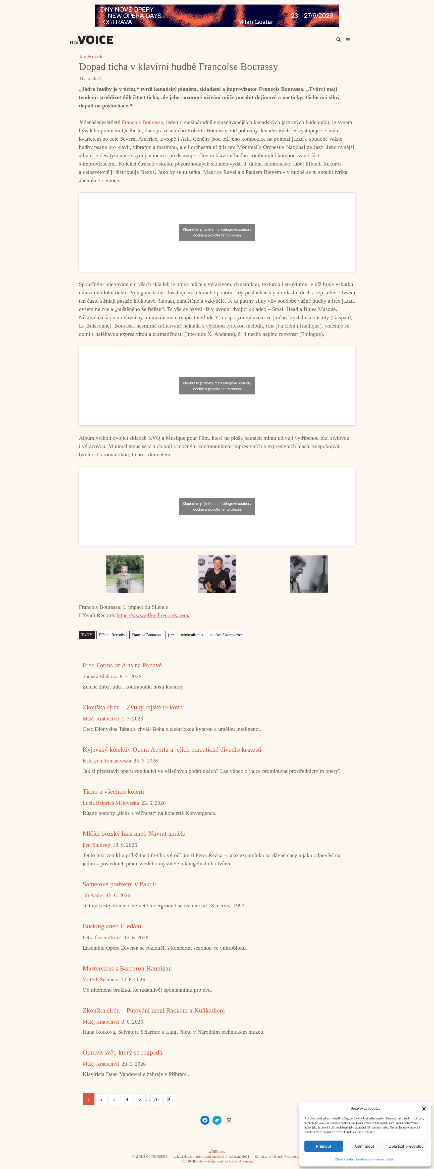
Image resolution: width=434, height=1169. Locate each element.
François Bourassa (146, 635)
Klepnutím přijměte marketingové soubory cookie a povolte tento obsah (217, 232)
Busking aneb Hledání (112, 926)
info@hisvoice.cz (290, 1156)
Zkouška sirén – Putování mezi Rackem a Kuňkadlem (154, 1010)
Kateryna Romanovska (107, 760)
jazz (171, 635)
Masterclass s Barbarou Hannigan (127, 968)
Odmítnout (364, 1146)
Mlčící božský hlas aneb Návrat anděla (134, 833)
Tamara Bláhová (100, 676)
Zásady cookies (344, 1159)
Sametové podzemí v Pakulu (120, 884)
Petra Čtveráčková (102, 937)
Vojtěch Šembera (100, 979)
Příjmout (323, 1146)
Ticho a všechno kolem (113, 791)
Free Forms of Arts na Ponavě (122, 665)
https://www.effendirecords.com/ (153, 615)
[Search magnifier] (338, 39)
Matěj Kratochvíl (101, 718)
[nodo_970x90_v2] (217, 16)
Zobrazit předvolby (406, 1146)
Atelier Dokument (241, 1161)
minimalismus (192, 635)
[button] (423, 1108)
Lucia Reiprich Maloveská (111, 803)
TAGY (86, 635)
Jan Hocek (90, 56)
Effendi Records (112, 635)
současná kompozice (226, 635)
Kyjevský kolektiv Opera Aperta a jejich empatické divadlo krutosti (172, 749)
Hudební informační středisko (204, 1156)
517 (156, 1099)
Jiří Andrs (93, 895)
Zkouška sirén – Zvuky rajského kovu (133, 707)
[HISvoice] (102, 39)
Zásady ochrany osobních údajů (375, 1159)
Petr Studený (96, 845)
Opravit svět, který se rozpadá (122, 1052)
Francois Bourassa (142, 122)
